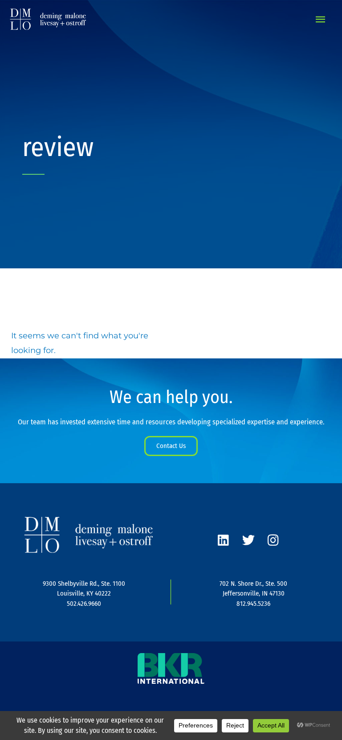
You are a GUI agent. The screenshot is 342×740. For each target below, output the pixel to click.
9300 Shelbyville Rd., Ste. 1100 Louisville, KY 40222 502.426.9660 (84, 594)
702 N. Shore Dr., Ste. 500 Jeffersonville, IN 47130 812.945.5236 (253, 594)
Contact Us (171, 446)
